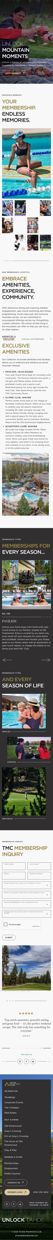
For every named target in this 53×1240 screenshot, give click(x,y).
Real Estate (10, 1112)
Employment (11, 1168)
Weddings (9, 1097)
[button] (7, 660)
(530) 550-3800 (41, 1192)
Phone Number (36, 873)
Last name (34, 864)
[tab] (9, 337)
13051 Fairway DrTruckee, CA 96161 (39, 1204)
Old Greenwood (12, 1126)
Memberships (11, 1163)
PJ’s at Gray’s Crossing (16, 1136)
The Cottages (11, 1107)
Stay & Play (10, 1150)
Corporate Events (13, 1102)
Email (7, 873)
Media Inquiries (12, 1173)
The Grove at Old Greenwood (13, 1143)
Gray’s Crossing (12, 1131)
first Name (9, 864)
